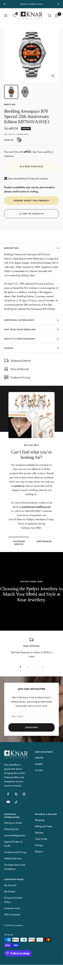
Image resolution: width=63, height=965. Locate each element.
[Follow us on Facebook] (8, 794)
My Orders (9, 891)
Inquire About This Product (32, 200)
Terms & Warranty (19, 369)
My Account (10, 885)
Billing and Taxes (43, 826)
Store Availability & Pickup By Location (28, 178)
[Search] (49, 15)
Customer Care (12, 908)
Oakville (39, 757)
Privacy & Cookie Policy (13, 900)
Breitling (10, 104)
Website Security (13, 858)
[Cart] (57, 15)
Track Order (41, 839)
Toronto (39, 770)
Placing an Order (13, 823)
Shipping (39, 820)
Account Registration (15, 835)
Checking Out (11, 829)
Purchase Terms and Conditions (14, 867)
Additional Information (19, 320)
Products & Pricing (20, 377)
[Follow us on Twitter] (16, 794)
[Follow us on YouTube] (8, 802)
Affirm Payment (12, 914)
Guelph (39, 764)
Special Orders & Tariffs (13, 844)
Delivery (39, 832)
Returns (39, 851)
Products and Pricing (15, 852)
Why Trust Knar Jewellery (20, 329)
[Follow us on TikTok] (16, 802)
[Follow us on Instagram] (24, 794)
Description (11, 248)
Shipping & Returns (21, 360)
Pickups (8, 348)
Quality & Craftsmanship (19, 338)
